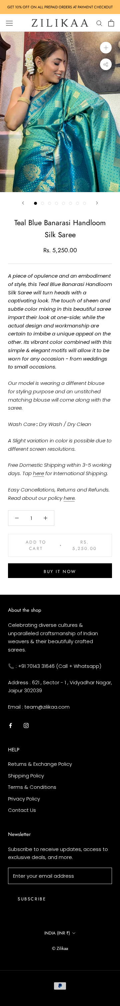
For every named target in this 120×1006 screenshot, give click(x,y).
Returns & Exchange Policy (40, 763)
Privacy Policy (24, 798)
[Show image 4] (56, 203)
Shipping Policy (26, 775)
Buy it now (60, 571)
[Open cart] (111, 23)
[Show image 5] (63, 203)
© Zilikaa (60, 948)
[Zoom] (106, 47)
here (38, 473)
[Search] (99, 23)
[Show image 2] (42, 203)
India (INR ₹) (57, 933)
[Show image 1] (35, 203)
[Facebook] (10, 725)
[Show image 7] (77, 203)
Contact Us (22, 810)
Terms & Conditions (32, 787)
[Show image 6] (70, 203)
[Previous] (23, 202)
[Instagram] (26, 725)
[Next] (97, 202)
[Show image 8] (84, 203)
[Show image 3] (49, 203)
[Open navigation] (9, 22)
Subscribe (32, 899)
